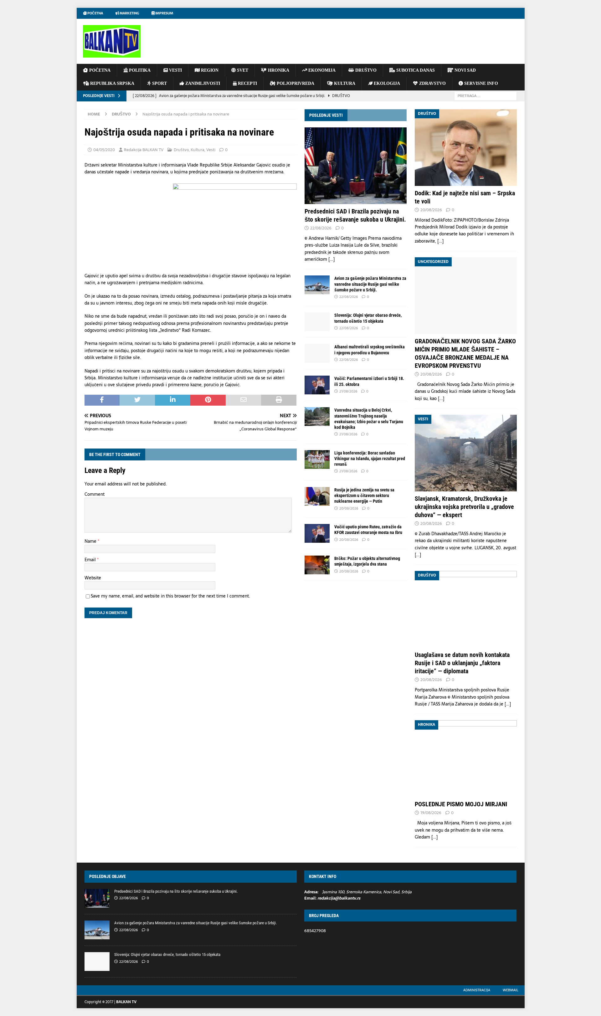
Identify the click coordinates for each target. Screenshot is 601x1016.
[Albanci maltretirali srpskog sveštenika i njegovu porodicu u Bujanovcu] (317, 353)
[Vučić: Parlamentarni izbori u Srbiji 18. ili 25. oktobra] (317, 385)
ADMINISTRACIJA (476, 990)
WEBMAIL (510, 990)
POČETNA (99, 70)
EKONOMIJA (321, 70)
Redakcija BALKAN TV (143, 149)
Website (93, 577)
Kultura (197, 149)
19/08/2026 (430, 812)
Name (91, 541)
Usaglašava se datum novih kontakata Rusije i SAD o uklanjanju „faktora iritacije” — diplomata (462, 663)
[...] (331, 259)
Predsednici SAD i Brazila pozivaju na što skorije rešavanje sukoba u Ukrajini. (176, 891)
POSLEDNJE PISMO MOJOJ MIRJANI (461, 804)
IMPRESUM (164, 13)
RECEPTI (247, 83)
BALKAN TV (126, 1002)
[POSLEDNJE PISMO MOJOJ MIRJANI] (466, 758)
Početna (95, 13)
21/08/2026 (348, 391)
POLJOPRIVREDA (294, 83)
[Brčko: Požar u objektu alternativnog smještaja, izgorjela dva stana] (317, 565)
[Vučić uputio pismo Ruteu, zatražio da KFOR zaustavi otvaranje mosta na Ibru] (317, 533)
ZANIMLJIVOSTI (202, 83)
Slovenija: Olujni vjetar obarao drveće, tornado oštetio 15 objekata (167, 954)
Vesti (210, 149)
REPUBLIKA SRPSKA (111, 83)
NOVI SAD (464, 70)
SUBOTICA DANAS (415, 70)
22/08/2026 (320, 228)
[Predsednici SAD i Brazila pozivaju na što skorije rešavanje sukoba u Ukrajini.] (356, 165)
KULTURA (344, 83)
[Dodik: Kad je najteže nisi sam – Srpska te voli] (466, 147)
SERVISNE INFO (480, 83)
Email (91, 559)
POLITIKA (139, 70)
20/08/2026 (348, 508)
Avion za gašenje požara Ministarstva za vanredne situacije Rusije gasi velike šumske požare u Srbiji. (370, 284)
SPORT (159, 83)
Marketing (129, 13)
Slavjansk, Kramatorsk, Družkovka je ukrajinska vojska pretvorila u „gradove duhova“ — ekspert (464, 507)
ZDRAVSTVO (432, 83)
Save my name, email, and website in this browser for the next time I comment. (170, 596)
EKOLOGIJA (386, 83)
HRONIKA (278, 70)
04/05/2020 (104, 149)
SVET (242, 70)
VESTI (175, 70)
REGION (209, 70)
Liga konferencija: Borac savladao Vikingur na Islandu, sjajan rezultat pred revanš (369, 458)
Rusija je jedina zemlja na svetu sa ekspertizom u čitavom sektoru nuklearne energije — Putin (364, 495)
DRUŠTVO (365, 70)
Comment (95, 494)
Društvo (181, 149)
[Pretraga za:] (485, 95)
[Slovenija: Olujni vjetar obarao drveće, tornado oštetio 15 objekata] (317, 321)
